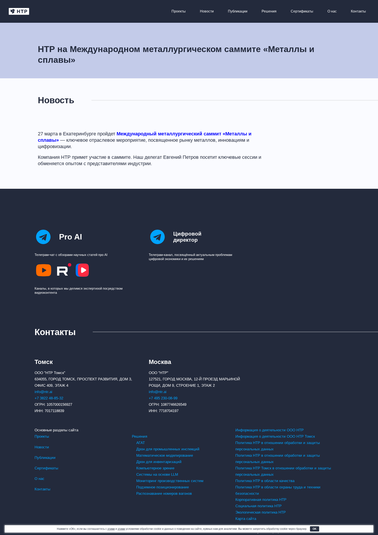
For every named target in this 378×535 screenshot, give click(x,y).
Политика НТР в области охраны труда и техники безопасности (277, 490)
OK (315, 528)
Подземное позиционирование (162, 487)
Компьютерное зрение (155, 468)
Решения (269, 11)
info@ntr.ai (43, 392)
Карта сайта (245, 519)
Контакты (358, 11)
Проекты (179, 11)
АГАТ (140, 443)
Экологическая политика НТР (260, 512)
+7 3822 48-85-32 (49, 398)
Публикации (237, 11)
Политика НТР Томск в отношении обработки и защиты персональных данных (283, 471)
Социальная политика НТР (258, 506)
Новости (207, 11)
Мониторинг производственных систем (169, 481)
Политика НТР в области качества (264, 481)
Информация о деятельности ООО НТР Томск (275, 436)
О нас (332, 11)
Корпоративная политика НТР (260, 500)
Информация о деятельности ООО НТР (269, 430)
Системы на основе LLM (157, 474)
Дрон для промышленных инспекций (168, 449)
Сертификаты (302, 11)
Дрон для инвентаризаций (159, 462)
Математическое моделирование (164, 455)
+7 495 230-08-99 (163, 398)
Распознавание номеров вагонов (164, 493)
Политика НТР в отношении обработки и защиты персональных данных (277, 446)
